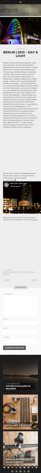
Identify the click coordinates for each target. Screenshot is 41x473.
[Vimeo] (20, 467)
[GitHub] (28, 471)
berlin (6, 272)
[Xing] (24, 471)
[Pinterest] (12, 467)
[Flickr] (28, 467)
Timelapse (8, 270)
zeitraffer (7, 274)
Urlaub (33, 272)
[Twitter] (4, 467)
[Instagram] (16, 467)
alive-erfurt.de (31, 217)
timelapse (25, 272)
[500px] (32, 467)
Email (5, 328)
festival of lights (15, 272)
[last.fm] (16, 471)
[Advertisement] (20, 150)
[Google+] (12, 471)
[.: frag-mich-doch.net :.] (20, 10)
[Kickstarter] (36, 467)
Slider (5, 102)
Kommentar (7, 294)
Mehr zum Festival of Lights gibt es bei (15, 217)
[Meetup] (20, 471)
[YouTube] (24, 467)
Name (5, 319)
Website (6, 337)
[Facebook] (8, 467)
